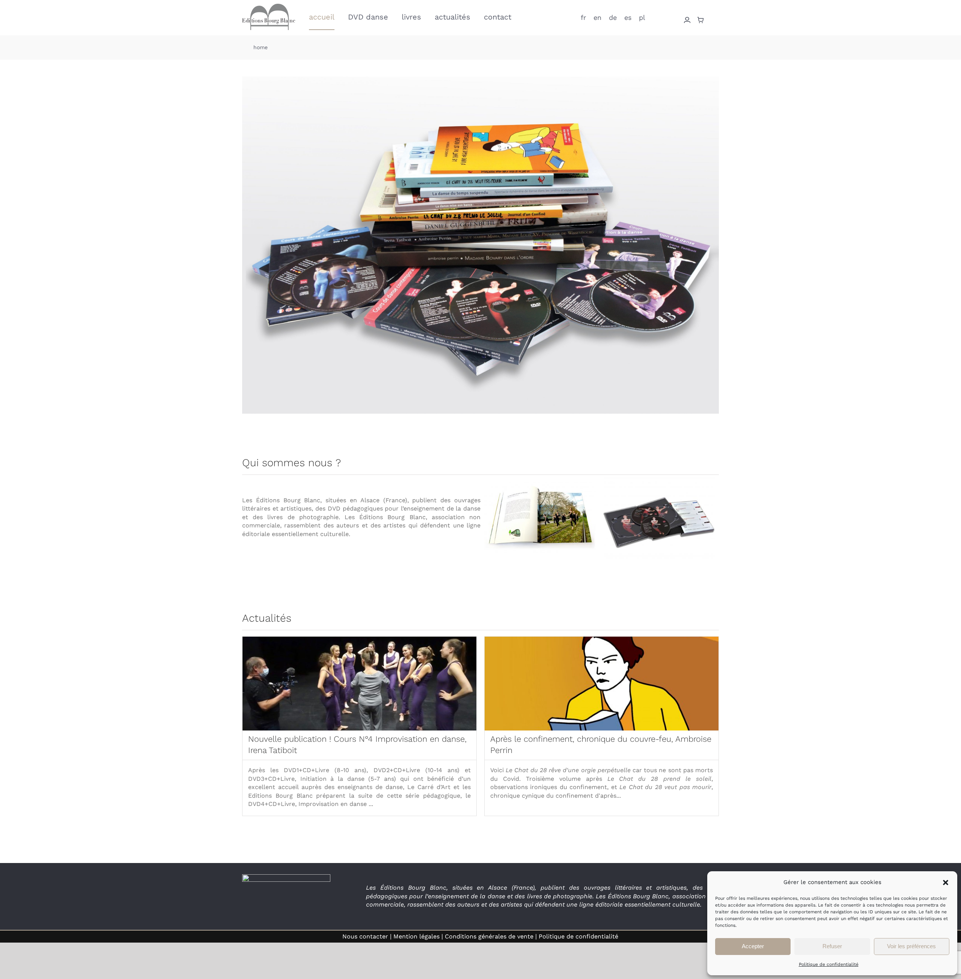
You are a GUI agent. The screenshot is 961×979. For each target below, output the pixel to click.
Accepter (753, 946)
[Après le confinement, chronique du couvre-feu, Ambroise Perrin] (601, 683)
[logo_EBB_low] (268, 6)
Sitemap (634, 936)
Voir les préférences (911, 946)
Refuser (832, 946)
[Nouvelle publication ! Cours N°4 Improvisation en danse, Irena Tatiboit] (359, 683)
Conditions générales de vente (489, 936)
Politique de (578, 936)
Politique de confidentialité (829, 964)
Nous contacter (365, 936)
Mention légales (416, 936)
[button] (945, 882)
